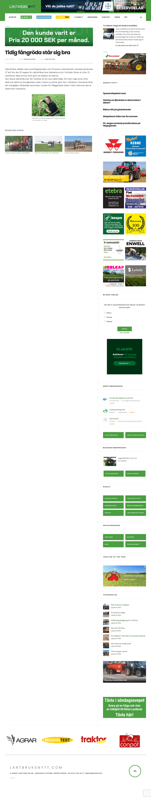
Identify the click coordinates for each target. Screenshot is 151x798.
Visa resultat (124, 333)
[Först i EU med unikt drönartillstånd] (48, 144)
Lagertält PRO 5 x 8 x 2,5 (127, 459)
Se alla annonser (111, 435)
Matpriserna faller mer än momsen (120, 116)
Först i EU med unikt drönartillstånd (47, 153)
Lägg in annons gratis (135, 435)
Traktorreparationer (135, 513)
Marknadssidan (111, 505)
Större (109, 313)
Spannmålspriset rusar (114, 93)
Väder (117, 17)
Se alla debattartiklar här (126, 45)
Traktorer (109, 537)
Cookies (12, 777)
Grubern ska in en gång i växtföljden (17, 153)
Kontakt (106, 17)
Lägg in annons (133, 473)
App (125, 17)
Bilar (106, 544)
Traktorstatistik (133, 498)
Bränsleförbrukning (135, 505)
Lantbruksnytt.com (36, 767)
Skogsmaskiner (133, 544)
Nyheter (12, 17)
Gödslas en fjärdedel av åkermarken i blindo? (121, 101)
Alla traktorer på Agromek (121, 643)
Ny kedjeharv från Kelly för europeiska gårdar (128, 636)
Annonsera (92, 17)
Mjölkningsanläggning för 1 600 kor (124, 620)
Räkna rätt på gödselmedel (117, 109)
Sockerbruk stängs (118, 612)
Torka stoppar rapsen (72, 153)
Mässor (108, 513)
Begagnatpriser (111, 498)
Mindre (109, 321)
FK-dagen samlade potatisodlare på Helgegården (121, 124)
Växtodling (50, 59)
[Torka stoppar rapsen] (78, 144)
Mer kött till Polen (118, 628)
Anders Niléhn (29, 59)
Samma (109, 317)
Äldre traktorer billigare (120, 605)
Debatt (79, 17)
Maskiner (130, 537)
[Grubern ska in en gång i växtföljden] (18, 144)
